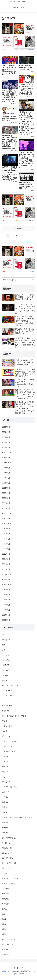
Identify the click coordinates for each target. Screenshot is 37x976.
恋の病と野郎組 (8, 858)
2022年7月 (6, 478)
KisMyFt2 (5, 665)
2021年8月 (6, 534)
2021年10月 (6, 523)
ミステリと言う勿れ (9, 787)
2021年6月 (6, 544)
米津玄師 (5, 904)
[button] (33, 279)
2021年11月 (6, 518)
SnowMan (5, 675)
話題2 (4, 919)
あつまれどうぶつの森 (10, 685)
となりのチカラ (8, 690)
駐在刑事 (5, 949)
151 (25, 236)
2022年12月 (6, 452)
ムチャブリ (6, 792)
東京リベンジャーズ (9, 883)
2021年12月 (6, 513)
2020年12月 (6, 574)
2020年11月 (6, 579)
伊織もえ (5, 807)
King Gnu (5, 655)
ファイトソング (8, 746)
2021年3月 (6, 559)
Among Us (6, 640)
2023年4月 (6, 432)
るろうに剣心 (7, 695)
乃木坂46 (5, 802)
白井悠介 (5, 888)
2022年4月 (6, 493)
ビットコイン (7, 736)
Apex (4, 645)
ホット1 (5, 756)
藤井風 (4, 909)
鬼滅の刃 (5, 954)
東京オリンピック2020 (10, 878)
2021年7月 (6, 539)
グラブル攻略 (7, 706)
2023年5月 (6, 427)
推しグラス (6, 868)
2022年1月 (6, 508)
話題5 (4, 934)
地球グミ (5, 833)
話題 (3, 914)
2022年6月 (6, 483)
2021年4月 (6, 554)
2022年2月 (6, 503)
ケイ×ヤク (6, 711)
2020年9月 (6, 589)
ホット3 (5, 767)
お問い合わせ (6, 971)
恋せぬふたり (7, 853)
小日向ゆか (6, 843)
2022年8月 (6, 473)
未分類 (4, 873)
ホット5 (5, 777)
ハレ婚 (4, 731)
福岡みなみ (6, 894)
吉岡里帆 (5, 822)
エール (4, 701)
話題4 (4, 929)
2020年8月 (6, 595)
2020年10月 (6, 584)
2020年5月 (6, 610)
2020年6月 (6, 605)
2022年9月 (6, 468)
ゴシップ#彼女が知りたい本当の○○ (15, 716)
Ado (3, 635)
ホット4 (5, 772)
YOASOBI (5, 680)
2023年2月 (6, 442)
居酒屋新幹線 (7, 848)
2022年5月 (6, 488)
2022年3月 (6, 498)
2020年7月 (6, 600)
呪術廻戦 (5, 828)
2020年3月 (6, 620)
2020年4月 (6, 615)
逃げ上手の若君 (8, 944)
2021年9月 (6, 528)
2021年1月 (6, 569)
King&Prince (6, 660)
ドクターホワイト (8, 726)
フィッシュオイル (8, 751)
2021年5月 (6, 549)
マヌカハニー (7, 782)
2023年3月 (6, 437)
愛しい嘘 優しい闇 (9, 863)
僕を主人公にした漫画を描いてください (17, 817)
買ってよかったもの (9, 939)
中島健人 (5, 797)
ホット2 (5, 761)
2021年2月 (6, 564)
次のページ (18, 228)
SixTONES (6, 670)
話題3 (4, 924)
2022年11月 (6, 457)
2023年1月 (6, 447)
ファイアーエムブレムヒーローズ (14, 741)
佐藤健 (4, 812)
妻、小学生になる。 (9, 838)
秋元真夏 (5, 899)
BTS (3, 650)
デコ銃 (4, 721)
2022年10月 (6, 462)
